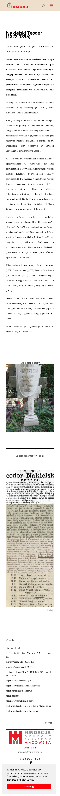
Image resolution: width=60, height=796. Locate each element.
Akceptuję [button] (29, 786)
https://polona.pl (13, 696)
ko (30, 752)
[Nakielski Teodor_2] (30, 432)
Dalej (50, 610)
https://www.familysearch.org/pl (20, 701)
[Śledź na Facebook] (31, 763)
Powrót (48, 722)
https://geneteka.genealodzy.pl (19, 691)
